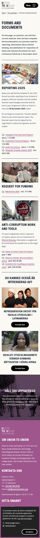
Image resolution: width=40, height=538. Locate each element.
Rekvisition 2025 (12, 191)
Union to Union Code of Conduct (19, 251)
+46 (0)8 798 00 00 (12, 486)
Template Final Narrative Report (19, 135)
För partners (12, 13)
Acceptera (29, 532)
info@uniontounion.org (17, 489)
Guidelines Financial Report (17, 141)
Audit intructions (12, 147)
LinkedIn (17, 404)
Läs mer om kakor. (24, 518)
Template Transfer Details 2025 (18, 150)
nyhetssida (19, 401)
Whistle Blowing (9, 240)
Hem (4, 13)
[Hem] (8, 5)
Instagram (29, 404)
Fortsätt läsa (20, 324)
